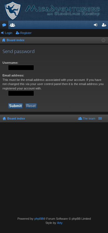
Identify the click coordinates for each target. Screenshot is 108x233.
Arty (60, 222)
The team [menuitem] (89, 118)
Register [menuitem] (105, 26)
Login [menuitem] (97, 26)
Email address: (13, 75)
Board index (16, 118)
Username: (10, 62)
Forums (5, 26)
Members (14, 26)
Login (8, 33)
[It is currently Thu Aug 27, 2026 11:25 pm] (103, 40)
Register (26, 33)
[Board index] (54, 10)
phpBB (38, 218)
